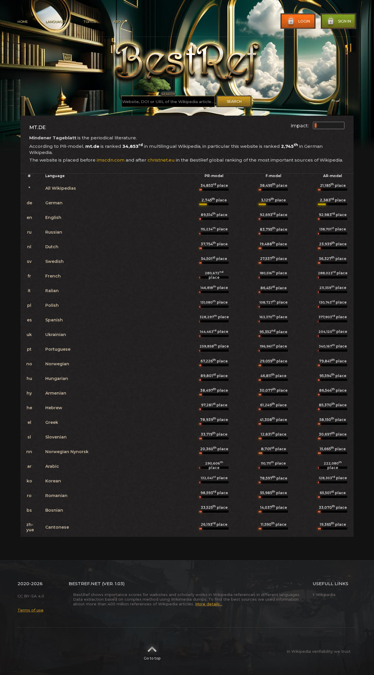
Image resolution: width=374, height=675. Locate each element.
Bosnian (54, 510)
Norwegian (57, 363)
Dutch (51, 246)
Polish (52, 305)
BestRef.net (85, 583)
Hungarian (56, 378)
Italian (52, 290)
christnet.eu (161, 160)
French (53, 276)
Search (234, 101)
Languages (55, 22)
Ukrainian (55, 334)
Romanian (56, 495)
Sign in (344, 21)
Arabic (52, 466)
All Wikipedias (60, 188)
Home (23, 22)
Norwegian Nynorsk (67, 451)
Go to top (152, 658)
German (54, 202)
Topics (90, 22)
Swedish (54, 261)
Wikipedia (325, 594)
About (119, 22)
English (53, 217)
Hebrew (53, 407)
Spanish (54, 320)
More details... (208, 604)
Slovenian (56, 437)
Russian (53, 232)
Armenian (55, 393)
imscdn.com (110, 160)
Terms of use (31, 610)
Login (304, 21)
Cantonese (57, 527)
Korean (53, 481)
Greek (51, 422)
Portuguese (57, 349)
